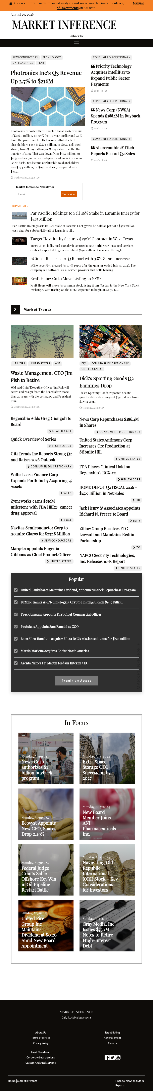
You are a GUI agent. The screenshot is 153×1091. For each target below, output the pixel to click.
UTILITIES (19, 363)
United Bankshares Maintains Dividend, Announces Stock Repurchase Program (78, 590)
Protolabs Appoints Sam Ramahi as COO (50, 626)
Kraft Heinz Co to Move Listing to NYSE (66, 278)
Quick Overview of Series (33, 439)
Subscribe (77, 36)
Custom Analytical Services (41, 1062)
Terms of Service (40, 1037)
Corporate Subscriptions (40, 1057)
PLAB (41, 62)
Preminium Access (76, 680)
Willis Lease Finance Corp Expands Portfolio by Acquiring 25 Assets (41, 480)
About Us (40, 1032)
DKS (84, 363)
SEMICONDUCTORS (25, 57)
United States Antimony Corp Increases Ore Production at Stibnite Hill (105, 445)
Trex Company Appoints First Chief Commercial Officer (61, 614)
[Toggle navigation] (76, 43)
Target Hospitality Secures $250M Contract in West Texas (81, 238)
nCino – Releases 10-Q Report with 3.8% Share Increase (80, 258)
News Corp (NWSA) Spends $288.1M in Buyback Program (115, 115)
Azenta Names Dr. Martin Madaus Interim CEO (54, 663)
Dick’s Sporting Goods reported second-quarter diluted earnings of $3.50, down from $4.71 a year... (108, 397)
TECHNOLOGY (52, 57)
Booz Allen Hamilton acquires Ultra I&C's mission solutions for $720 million (75, 639)
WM (57, 363)
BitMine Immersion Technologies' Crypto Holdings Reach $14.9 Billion (72, 602)
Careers (112, 1043)
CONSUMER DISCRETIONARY (111, 57)
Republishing (112, 1032)
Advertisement (112, 1037)
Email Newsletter (41, 1052)
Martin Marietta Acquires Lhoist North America (55, 651)
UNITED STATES (23, 62)
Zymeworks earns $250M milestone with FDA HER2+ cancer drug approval (41, 507)
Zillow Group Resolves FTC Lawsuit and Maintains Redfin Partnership (106, 534)
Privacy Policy (40, 1043)
